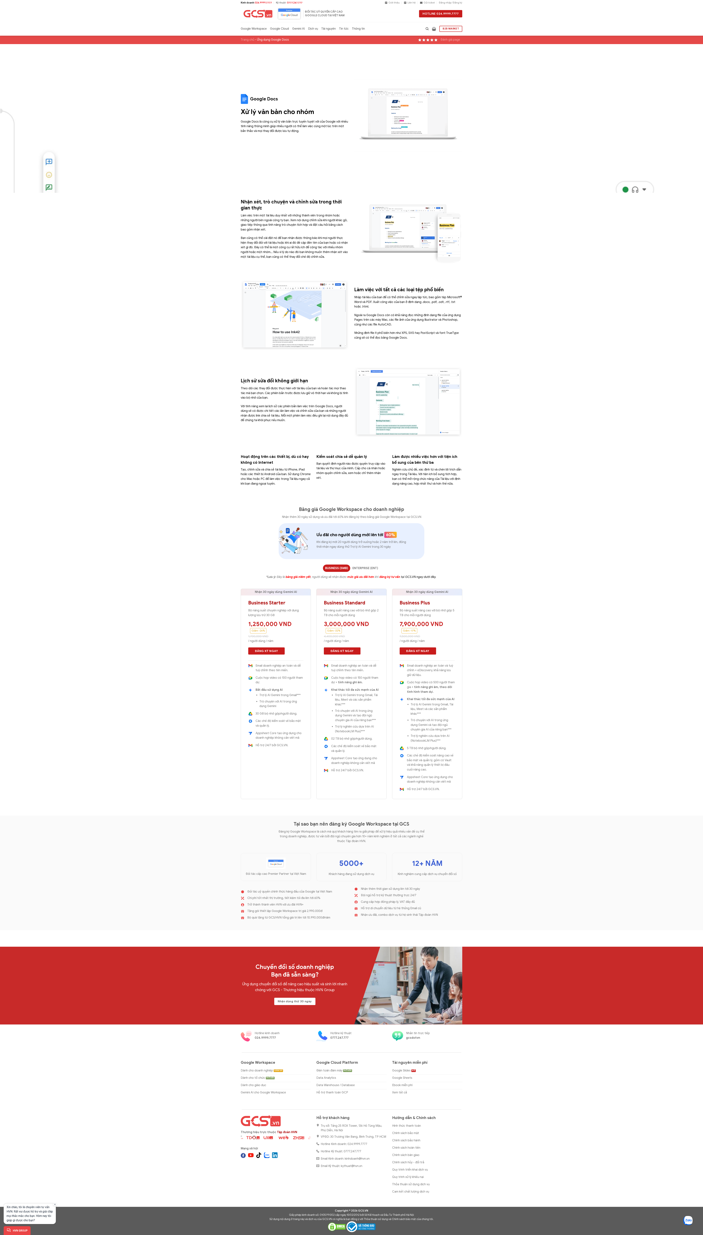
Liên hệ (412, 2)
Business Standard (344, 603)
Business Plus (415, 603)
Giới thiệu (394, 2)
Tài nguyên (328, 29)
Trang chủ (247, 40)
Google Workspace (254, 29)
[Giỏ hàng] (434, 29)
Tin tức (344, 29)
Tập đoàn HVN (287, 1132)
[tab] (336, 568)
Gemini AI (298, 29)
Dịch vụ (313, 29)
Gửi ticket (429, 2)
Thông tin (358, 29)
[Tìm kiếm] (427, 28)
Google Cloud (279, 29)
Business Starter (266, 603)
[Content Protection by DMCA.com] (337, 1226)
